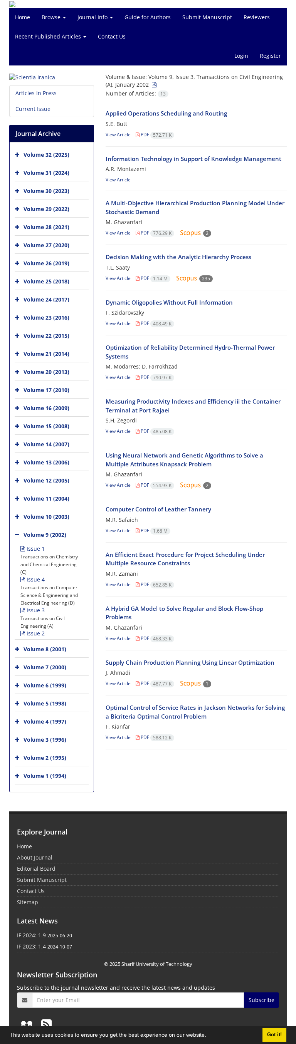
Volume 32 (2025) (46, 154)
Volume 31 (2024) (46, 172)
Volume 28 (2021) (46, 227)
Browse (52, 17)
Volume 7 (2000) (45, 667)
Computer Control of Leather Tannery (158, 509)
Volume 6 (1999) (45, 685)
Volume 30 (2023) (46, 190)
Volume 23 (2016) (46, 317)
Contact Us (112, 36)
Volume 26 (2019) (46, 263)
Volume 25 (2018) (46, 281)
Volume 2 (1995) (45, 757)
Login (241, 55)
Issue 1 (35, 548)
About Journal (34, 857)
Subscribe (261, 1000)
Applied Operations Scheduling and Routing (166, 113)
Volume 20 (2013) (46, 371)
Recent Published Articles (48, 36)
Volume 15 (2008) (46, 426)
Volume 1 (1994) (45, 775)
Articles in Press (36, 93)
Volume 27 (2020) (46, 245)
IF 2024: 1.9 (31, 935)
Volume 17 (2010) (46, 390)
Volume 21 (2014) (46, 353)
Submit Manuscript (207, 17)
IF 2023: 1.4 (31, 946)
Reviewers (257, 17)
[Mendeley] (28, 1024)
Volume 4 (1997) (45, 721)
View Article (118, 134)
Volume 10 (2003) (46, 516)
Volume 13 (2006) (46, 462)
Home (22, 17)
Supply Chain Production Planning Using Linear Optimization (190, 662)
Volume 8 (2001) (45, 649)
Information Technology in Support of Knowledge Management (193, 159)
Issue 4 (35, 579)
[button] (209, 1036)
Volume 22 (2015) (46, 335)
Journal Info (93, 17)
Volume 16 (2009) (46, 408)
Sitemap (27, 902)
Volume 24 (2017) (46, 299)
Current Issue (32, 108)
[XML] (153, 84)
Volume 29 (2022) (46, 209)
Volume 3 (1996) (45, 739)
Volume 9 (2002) (45, 534)
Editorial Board (36, 868)
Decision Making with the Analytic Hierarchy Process (178, 257)
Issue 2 (35, 633)
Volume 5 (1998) (45, 703)
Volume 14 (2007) (46, 444)
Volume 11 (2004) (46, 498)
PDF (156, 134)
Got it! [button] (274, 1034)
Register (270, 55)
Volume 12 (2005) (46, 480)
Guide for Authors (147, 17)
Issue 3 (35, 610)
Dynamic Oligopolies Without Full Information (169, 302)
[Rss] (46, 1024)
